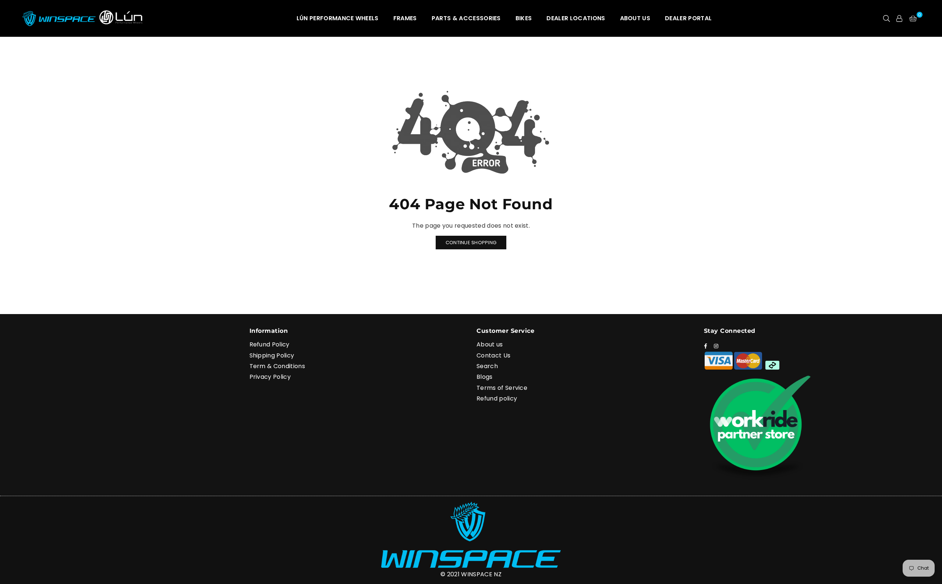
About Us (635, 18)
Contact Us (493, 355)
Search (487, 366)
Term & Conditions (277, 366)
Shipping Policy (271, 355)
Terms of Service (502, 388)
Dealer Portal (688, 18)
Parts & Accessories (466, 18)
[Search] (886, 18)
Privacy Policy (270, 377)
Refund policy (497, 398)
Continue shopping (471, 242)
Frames (405, 18)
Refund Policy (269, 344)
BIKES (524, 18)
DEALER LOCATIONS (575, 18)
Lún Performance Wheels (338, 18)
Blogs (485, 377)
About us (490, 344)
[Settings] (899, 18)
